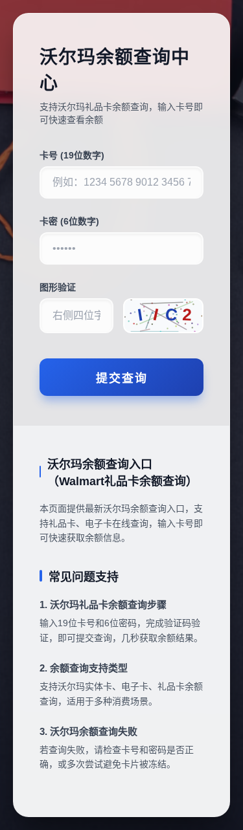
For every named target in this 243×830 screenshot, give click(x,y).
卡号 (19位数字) (72, 155)
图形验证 (58, 287)
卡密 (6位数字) (69, 221)
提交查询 (122, 378)
